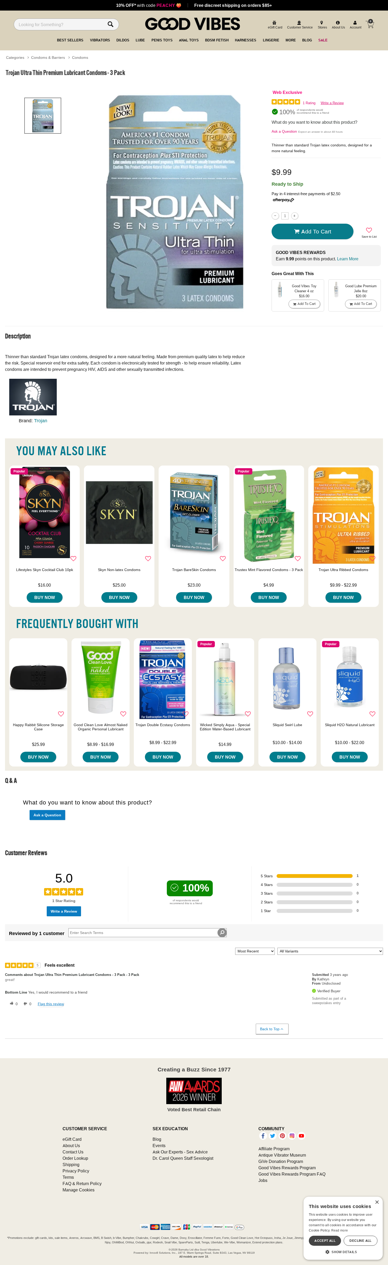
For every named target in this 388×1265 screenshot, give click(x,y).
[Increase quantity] (294, 215)
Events (159, 1145)
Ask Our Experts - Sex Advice (180, 1151)
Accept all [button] (324, 1241)
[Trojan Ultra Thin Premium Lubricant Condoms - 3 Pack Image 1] (175, 201)
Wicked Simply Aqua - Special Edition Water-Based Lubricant (225, 726)
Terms (68, 1177)
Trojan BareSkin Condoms (194, 569)
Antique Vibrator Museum (282, 1155)
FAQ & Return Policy (82, 1183)
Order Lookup (75, 1158)
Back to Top (270, 1029)
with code (148, 5)
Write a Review (332, 103)
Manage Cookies (78, 1189)
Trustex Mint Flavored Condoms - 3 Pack (269, 569)
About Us (71, 1145)
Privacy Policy (76, 1170)
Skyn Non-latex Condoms (119, 569)
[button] (343, 1251)
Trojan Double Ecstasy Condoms (162, 724)
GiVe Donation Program (280, 1161)
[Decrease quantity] (275, 215)
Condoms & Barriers (48, 57)
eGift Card (72, 1139)
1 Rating (309, 103)
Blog (157, 1139)
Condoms (80, 57)
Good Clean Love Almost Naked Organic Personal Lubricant (100, 726)
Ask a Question (284, 131)
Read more (339, 1230)
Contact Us (73, 1151)
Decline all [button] (360, 1241)
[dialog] (343, 1228)
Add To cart (316, 231)
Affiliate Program (274, 1148)
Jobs (262, 1180)
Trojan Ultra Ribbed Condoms (343, 569)
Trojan (40, 421)
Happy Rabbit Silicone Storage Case (38, 726)
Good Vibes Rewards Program (287, 1167)
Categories (15, 57)
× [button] (377, 1202)
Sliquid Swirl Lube (287, 724)
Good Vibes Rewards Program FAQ (291, 1174)
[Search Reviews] (222, 932)
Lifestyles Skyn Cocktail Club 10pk (44, 569)
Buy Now (44, 597)
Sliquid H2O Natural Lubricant (350, 724)
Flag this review (51, 1004)
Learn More (347, 258)
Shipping (71, 1164)
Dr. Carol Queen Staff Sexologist (183, 1158)
